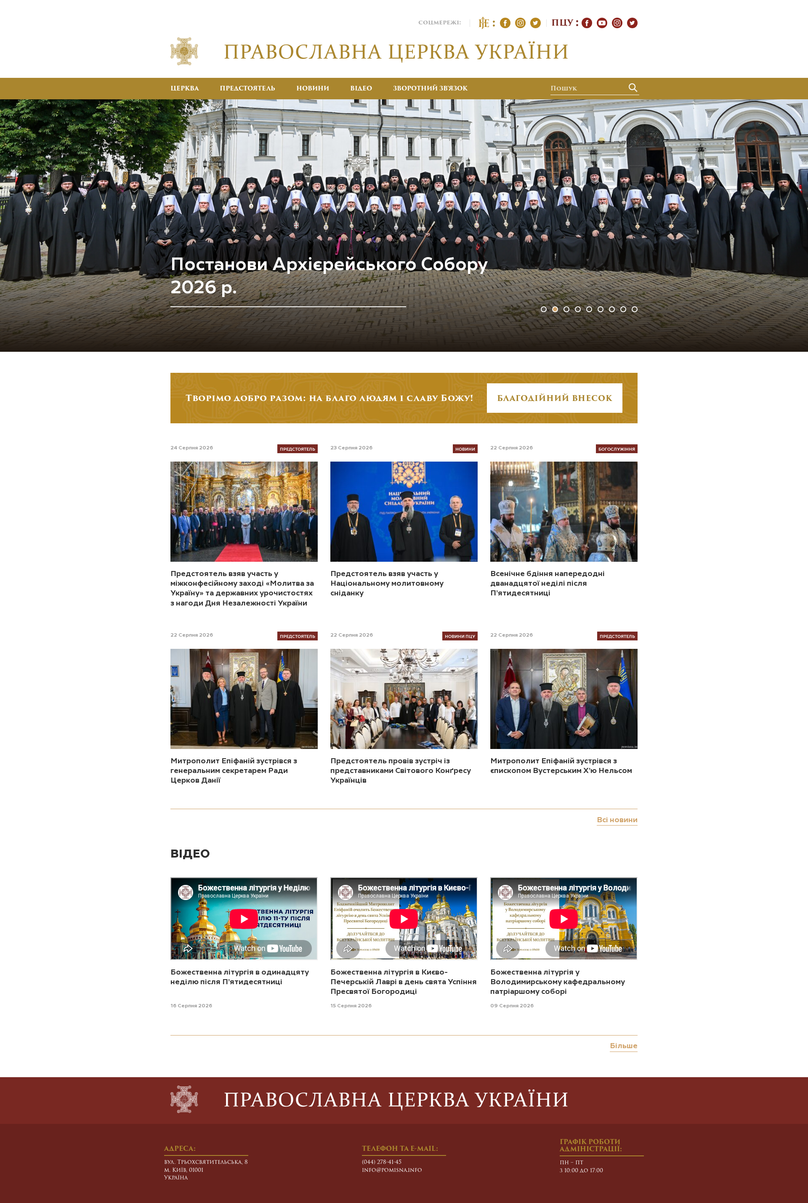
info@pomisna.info (392, 1170)
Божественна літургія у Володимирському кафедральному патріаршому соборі (557, 982)
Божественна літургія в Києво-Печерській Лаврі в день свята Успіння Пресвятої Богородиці (403, 982)
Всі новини (617, 820)
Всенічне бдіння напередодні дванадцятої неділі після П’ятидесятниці (547, 584)
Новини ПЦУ (460, 636)
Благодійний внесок (554, 399)
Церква (184, 89)
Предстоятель (247, 89)
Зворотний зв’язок (430, 89)
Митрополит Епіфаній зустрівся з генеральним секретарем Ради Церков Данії (233, 771)
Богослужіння (616, 449)
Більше (624, 1046)
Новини (312, 89)
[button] (544, 309)
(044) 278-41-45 (381, 1162)
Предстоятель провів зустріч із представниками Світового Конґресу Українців (400, 771)
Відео (361, 89)
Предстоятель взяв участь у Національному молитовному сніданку (387, 584)
